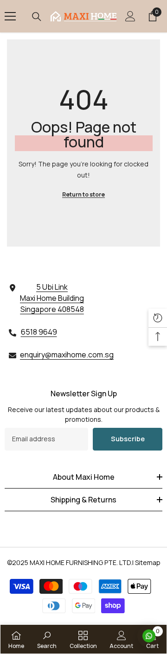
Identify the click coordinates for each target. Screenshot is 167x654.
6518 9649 (39, 332)
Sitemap (148, 562)
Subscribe (128, 438)
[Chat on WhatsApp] (149, 636)
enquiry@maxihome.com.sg (67, 354)
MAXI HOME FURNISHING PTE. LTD (80, 562)
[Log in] (130, 16)
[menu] (10, 16)
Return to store (83, 194)
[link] (47, 639)
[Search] (36, 16)
